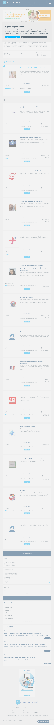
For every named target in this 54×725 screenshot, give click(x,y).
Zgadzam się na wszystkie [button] (12, 37)
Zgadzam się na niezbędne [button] (28, 37)
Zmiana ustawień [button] (42, 37)
